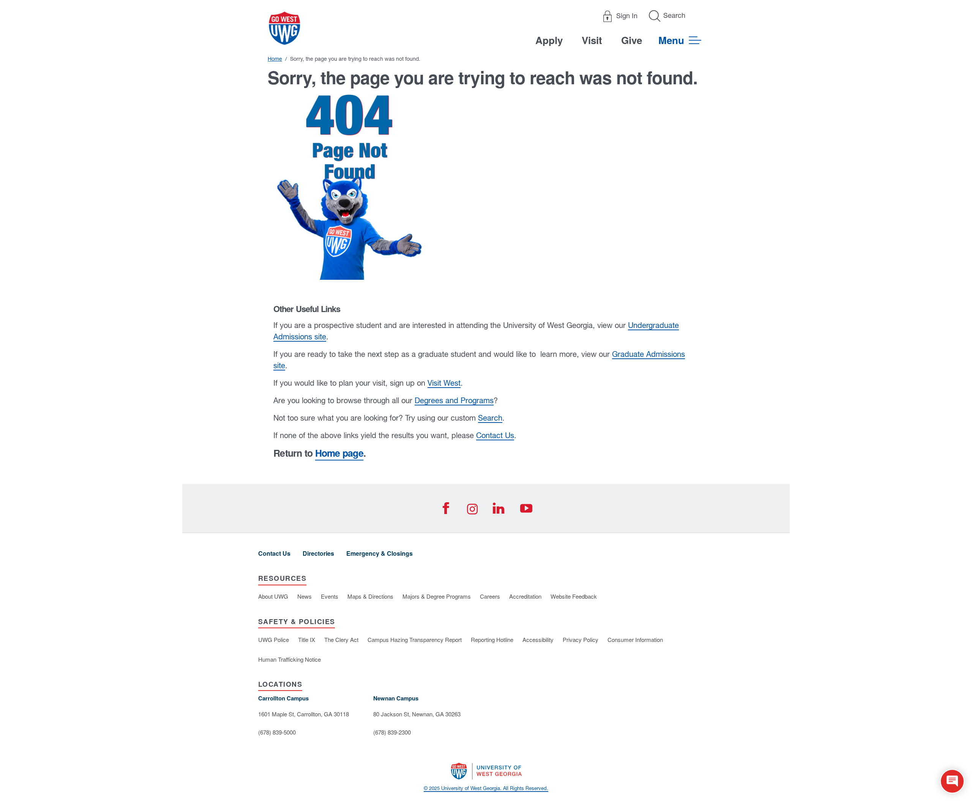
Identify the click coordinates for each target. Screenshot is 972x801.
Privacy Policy (580, 639)
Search (490, 417)
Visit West (444, 382)
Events (329, 596)
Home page (339, 453)
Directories (318, 553)
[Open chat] (952, 781)
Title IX (306, 639)
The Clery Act (341, 639)
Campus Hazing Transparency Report (415, 639)
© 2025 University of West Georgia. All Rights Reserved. (486, 788)
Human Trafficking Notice (289, 659)
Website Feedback (574, 596)
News (304, 596)
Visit (592, 40)
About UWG (273, 596)
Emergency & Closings (379, 553)
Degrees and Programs (454, 400)
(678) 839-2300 (392, 732)
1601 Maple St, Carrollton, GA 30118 (303, 714)
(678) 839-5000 (277, 732)
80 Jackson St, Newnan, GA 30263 (417, 714)
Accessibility (538, 639)
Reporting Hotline (492, 639)
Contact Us (495, 435)
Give (631, 40)
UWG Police (273, 639)
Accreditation (525, 596)
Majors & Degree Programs (436, 596)
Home (275, 59)
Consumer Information (635, 639)
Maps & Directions (370, 596)
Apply (549, 40)
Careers (490, 596)
